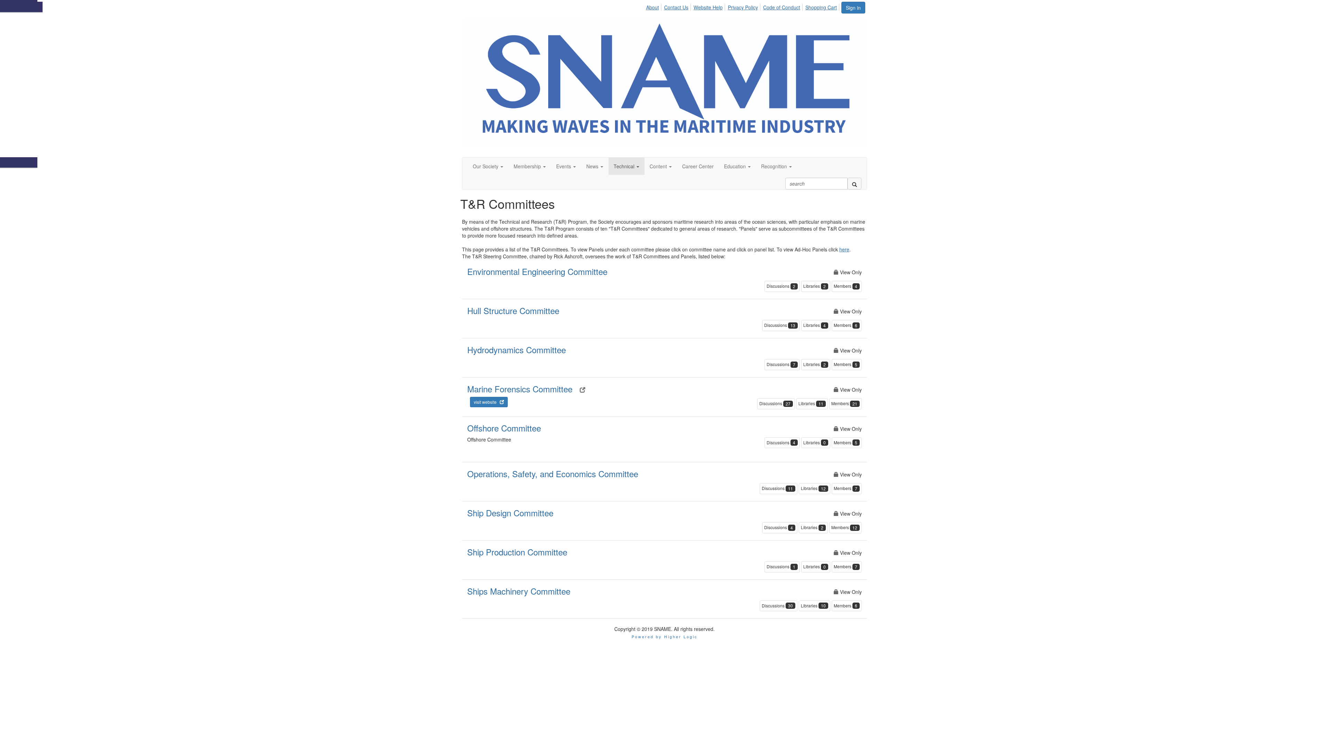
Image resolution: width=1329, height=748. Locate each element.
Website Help (708, 7)
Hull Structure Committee (513, 310)
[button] (488, 166)
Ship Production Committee (517, 552)
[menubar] (743, 6)
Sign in (853, 7)
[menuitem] (654, 6)
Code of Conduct (781, 7)
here (844, 249)
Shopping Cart (821, 7)
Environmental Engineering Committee (537, 271)
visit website (487, 402)
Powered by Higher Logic (665, 636)
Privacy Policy (743, 7)
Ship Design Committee (510, 513)
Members (845, 286)
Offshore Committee (504, 428)
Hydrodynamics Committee (516, 350)
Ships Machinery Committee (518, 591)
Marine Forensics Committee (519, 389)
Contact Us (676, 7)
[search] (854, 183)
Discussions (781, 286)
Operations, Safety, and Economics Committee (552, 473)
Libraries (814, 286)
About (652, 7)
